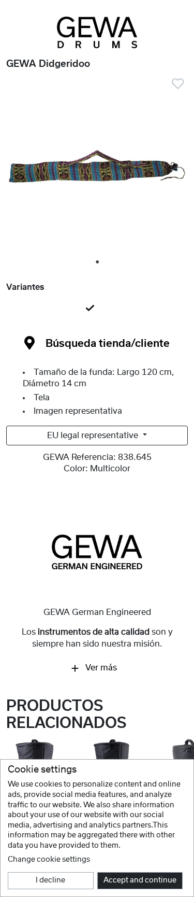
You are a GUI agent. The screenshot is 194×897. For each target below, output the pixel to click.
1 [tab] (98, 262)
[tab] (97, 309)
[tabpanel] (97, 168)
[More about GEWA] (97, 552)
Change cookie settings (49, 859)
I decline (50, 880)
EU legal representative (93, 435)
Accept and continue (139, 880)
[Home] (97, 32)
